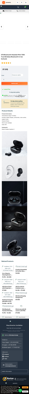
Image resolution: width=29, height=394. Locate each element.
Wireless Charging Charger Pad (20, 296)
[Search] (17, 2)
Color (2, 75)
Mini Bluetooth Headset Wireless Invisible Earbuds (7, 310)
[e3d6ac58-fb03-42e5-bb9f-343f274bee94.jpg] (14, 26)
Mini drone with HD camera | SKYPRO (20, 309)
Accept (25, 387)
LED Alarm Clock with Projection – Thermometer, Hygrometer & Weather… (7, 287)
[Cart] (25, 2)
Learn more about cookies (11, 390)
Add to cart (14, 83)
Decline (25, 391)
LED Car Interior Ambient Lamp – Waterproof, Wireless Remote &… (20, 287)
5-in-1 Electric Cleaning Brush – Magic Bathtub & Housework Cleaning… (6, 274)
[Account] (21, 2)
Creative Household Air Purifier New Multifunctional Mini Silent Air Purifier (21, 270)
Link (12, 392)
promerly (7, 2)
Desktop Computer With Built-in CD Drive (7, 300)
